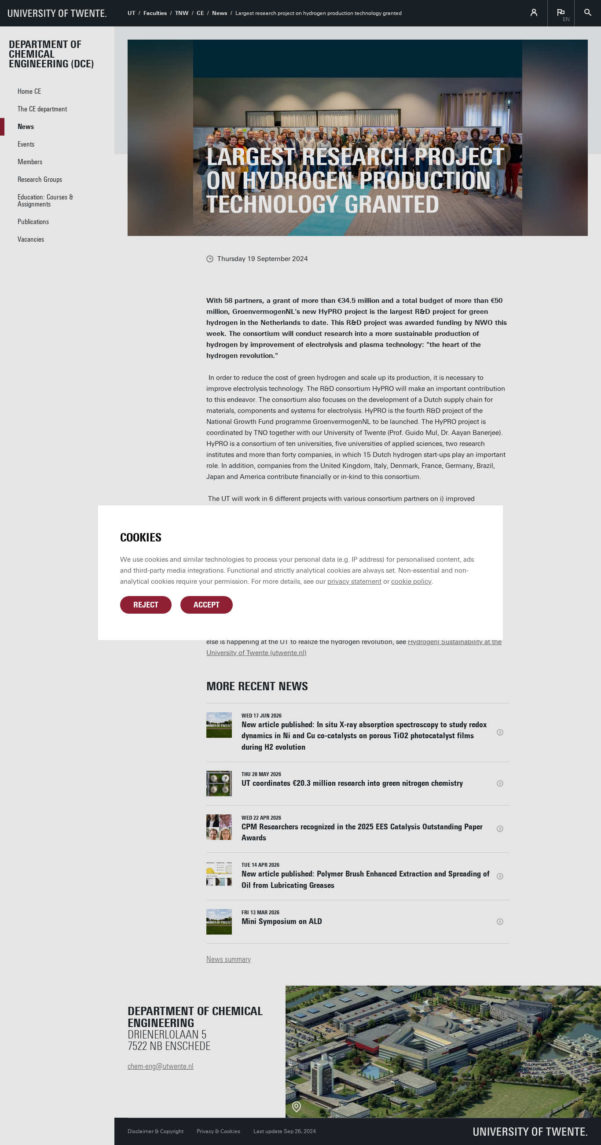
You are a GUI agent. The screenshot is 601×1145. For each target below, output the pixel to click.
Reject (145, 605)
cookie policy (411, 581)
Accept (207, 605)
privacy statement (354, 581)
